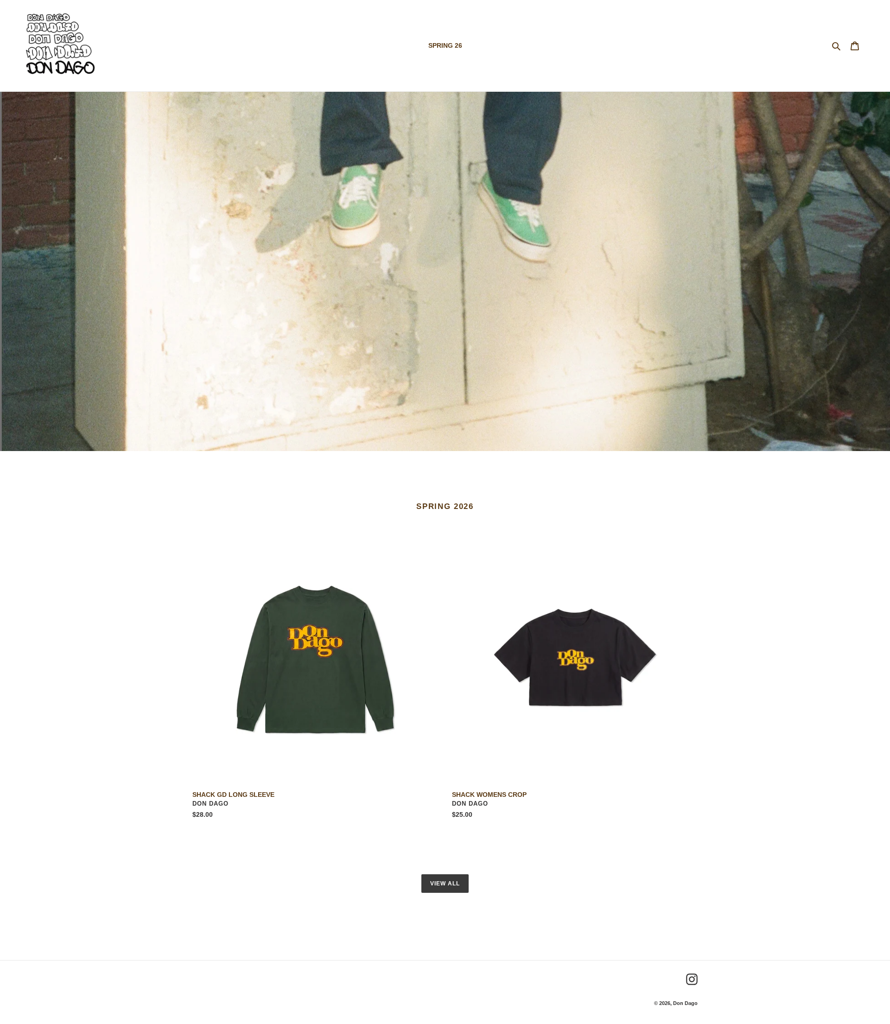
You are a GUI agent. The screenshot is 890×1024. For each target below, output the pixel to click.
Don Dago (685, 1003)
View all (445, 883)
